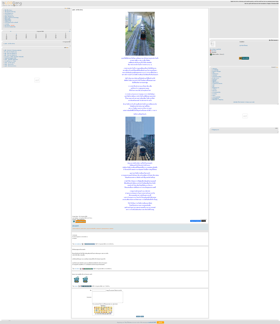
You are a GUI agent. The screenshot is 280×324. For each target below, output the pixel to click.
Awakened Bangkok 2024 (10, 58)
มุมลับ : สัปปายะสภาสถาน (10, 66)
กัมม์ (213, 86)
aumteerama (215, 73)
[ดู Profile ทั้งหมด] (243, 45)
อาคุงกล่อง (214, 75)
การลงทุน (7, 24)
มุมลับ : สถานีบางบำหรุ (9, 43)
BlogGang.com (215, 87)
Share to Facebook (195, 221)
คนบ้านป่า (214, 90)
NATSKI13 (214, 79)
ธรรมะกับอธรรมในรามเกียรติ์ (11, 22)
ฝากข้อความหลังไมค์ (216, 49)
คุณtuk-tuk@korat (76, 228)
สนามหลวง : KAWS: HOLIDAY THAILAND (13, 56)
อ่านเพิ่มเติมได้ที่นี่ (152, 322)
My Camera (7, 25)
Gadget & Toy (8, 21)
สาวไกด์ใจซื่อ (215, 70)
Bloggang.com (215, 129)
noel (213, 84)
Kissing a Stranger (216, 71)
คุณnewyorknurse (105, 228)
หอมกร (76, 286)
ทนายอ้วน (77, 268)
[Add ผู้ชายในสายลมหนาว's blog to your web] (244, 102)
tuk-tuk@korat (78, 244)
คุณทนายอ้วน (83, 228)
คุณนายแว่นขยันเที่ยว (91, 228)
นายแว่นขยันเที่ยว (216, 97)
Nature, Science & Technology (12, 17)
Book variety (7, 18)
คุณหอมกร (98, 228)
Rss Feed (214, 50)
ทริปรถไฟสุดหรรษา (9, 13)
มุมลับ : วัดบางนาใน (8, 64)
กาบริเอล (214, 89)
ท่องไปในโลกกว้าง (9, 15)
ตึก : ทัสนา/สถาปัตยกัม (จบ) (10, 51)
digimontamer (215, 82)
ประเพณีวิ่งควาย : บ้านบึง (10, 61)
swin (213, 72)
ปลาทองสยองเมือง (216, 92)
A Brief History (8, 19)
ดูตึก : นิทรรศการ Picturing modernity (12, 50)
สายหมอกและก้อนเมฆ (217, 83)
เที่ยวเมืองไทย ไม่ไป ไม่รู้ (10, 11)
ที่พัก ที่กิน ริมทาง (8, 10)
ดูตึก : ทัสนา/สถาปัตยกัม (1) (10, 55)
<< (10, 31)
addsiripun (214, 68)
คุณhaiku (111, 228)
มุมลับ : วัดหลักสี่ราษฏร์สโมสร (11, 59)
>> (69, 31)
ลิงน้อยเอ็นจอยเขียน (216, 76)
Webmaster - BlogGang (217, 99)
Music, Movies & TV (9, 16)
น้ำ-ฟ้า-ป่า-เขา (215, 78)
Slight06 (214, 80)
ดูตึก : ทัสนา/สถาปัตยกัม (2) (10, 53)
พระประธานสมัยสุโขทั (10, 26)
